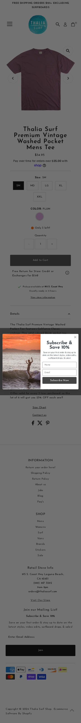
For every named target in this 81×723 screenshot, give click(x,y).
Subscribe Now (59, 380)
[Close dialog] (75, 337)
